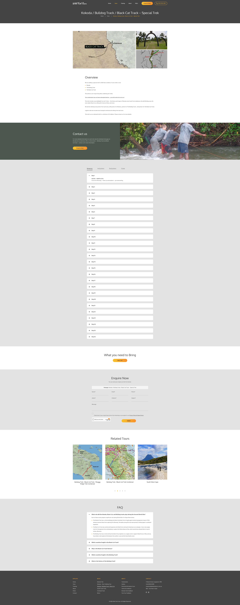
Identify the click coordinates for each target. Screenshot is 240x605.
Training (123, 3)
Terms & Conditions (126, 588)
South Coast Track (152, 482)
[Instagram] (148, 592)
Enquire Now (147, 3)
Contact (75, 593)
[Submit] (129, 420)
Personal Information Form (128, 586)
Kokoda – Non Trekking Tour (87, 482)
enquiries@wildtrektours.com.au (154, 586)
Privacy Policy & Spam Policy (137, 415)
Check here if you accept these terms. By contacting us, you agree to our (119, 415)
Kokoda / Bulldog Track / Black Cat (106, 586)
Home (109, 3)
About (130, 3)
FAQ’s (136, 3)
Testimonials (125, 582)
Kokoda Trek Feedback (127, 590)
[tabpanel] (87, 464)
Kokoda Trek (100, 582)
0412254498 (151, 584)
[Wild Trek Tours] (80, 3)
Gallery (123, 584)
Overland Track (101, 590)
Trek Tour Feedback (126, 593)
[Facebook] (146, 592)
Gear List (120, 360)
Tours (116, 3)
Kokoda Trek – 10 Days (120, 482)
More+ (98, 593)
